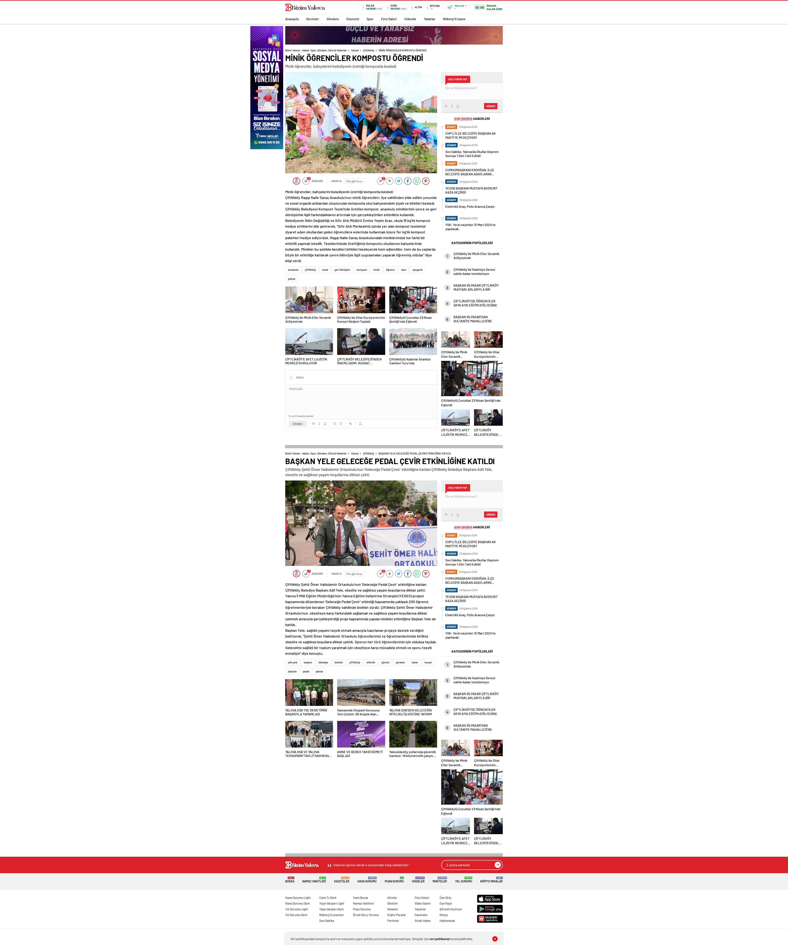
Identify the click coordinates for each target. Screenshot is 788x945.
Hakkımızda (447, 920)
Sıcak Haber (423, 920)
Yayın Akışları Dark (331, 909)
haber (414, 662)
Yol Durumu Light (296, 909)
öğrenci (390, 269)
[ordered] (335, 423)
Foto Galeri (389, 19)
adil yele (292, 662)
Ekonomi (352, 19)
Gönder (297, 423)
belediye (323, 662)
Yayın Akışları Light (331, 903)
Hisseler (418, 880)
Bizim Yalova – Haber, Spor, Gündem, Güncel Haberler (316, 50)
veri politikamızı (439, 939)
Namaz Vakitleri (314, 880)
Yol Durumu (463, 880)
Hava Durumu (367, 880)
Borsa (289, 880)
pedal (306, 671)
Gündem (333, 19)
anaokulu (293, 269)
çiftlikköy (310, 269)
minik (376, 269)
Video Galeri (423, 903)
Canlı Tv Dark (328, 897)
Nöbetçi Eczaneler (331, 915)
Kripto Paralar (491, 880)
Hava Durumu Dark (297, 903)
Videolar (410, 19)
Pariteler (440, 880)
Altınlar (392, 897)
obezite (292, 671)
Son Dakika (326, 920)
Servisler (312, 19)
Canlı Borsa (360, 897)
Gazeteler (341, 880)
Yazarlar (429, 19)
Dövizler (392, 903)
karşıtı (428, 662)
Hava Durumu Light (298, 897)
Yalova (354, 50)
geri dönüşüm (342, 269)
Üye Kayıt (446, 903)
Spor (370, 19)
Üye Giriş (445, 897)
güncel (385, 662)
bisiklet (338, 662)
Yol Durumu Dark (296, 915)
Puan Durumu (394, 880)
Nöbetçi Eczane (454, 19)
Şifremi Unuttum (451, 909)
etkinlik (371, 662)
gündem (400, 662)
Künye (444, 915)
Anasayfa (292, 19)
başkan (308, 662)
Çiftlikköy (368, 50)
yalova (291, 278)
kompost (362, 269)
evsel (325, 269)
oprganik (417, 269)
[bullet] (341, 423)
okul (403, 269)
